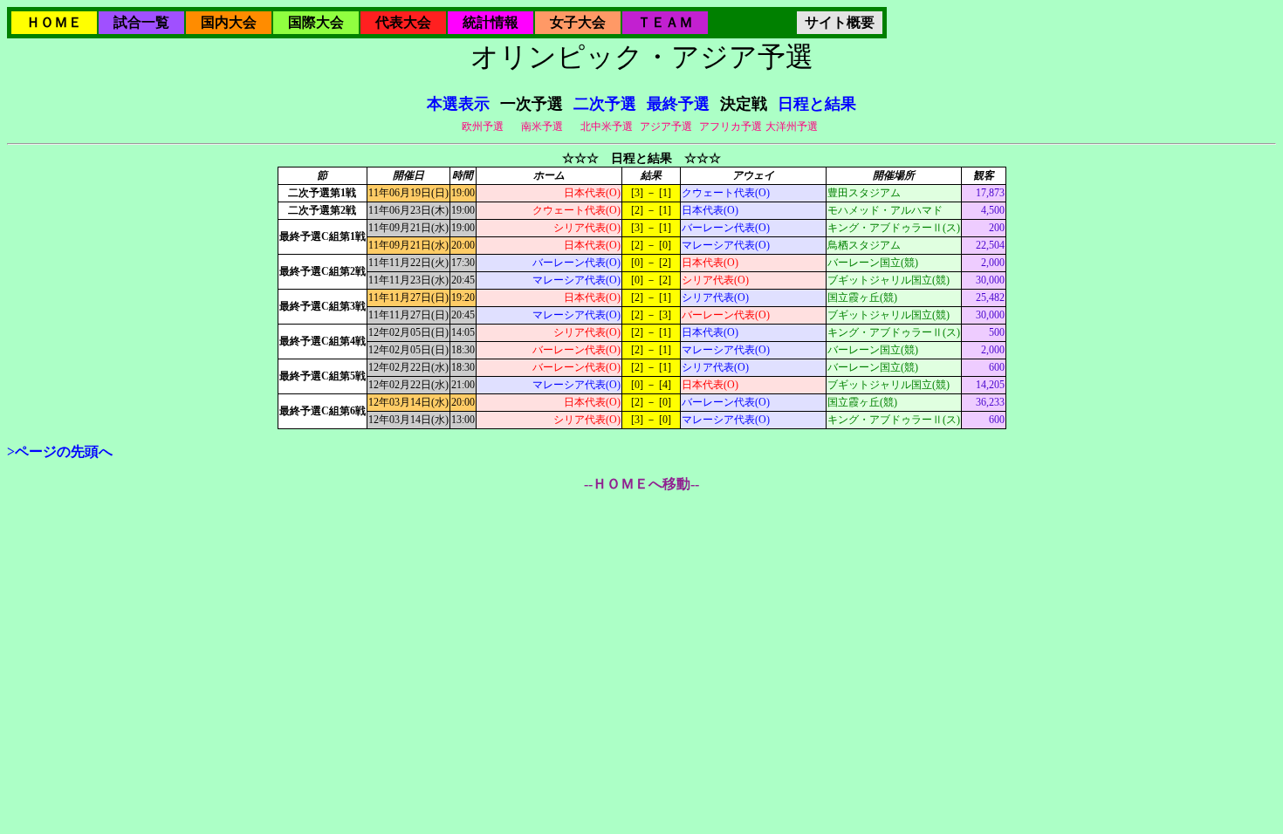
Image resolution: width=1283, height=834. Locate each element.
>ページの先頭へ (60, 451)
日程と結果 (817, 104)
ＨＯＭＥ (54, 22)
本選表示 (458, 104)
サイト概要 (840, 22)
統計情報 (490, 22)
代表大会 (403, 22)
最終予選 (678, 104)
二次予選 (604, 104)
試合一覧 (141, 22)
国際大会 (316, 22)
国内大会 (229, 22)
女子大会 (578, 22)
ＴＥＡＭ (665, 22)
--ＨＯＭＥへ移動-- (641, 483)
